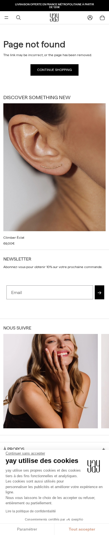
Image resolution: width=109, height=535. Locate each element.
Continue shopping (54, 70)
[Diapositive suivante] (99, 175)
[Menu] (6, 17)
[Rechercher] (18, 17)
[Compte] (90, 17)
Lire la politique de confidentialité (31, 511)
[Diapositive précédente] (9, 381)
